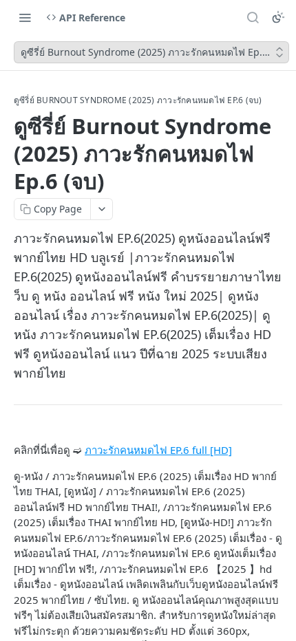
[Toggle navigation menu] (25, 17)
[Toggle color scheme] (278, 17)
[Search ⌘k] (253, 17)
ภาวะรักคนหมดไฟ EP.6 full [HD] (158, 450)
